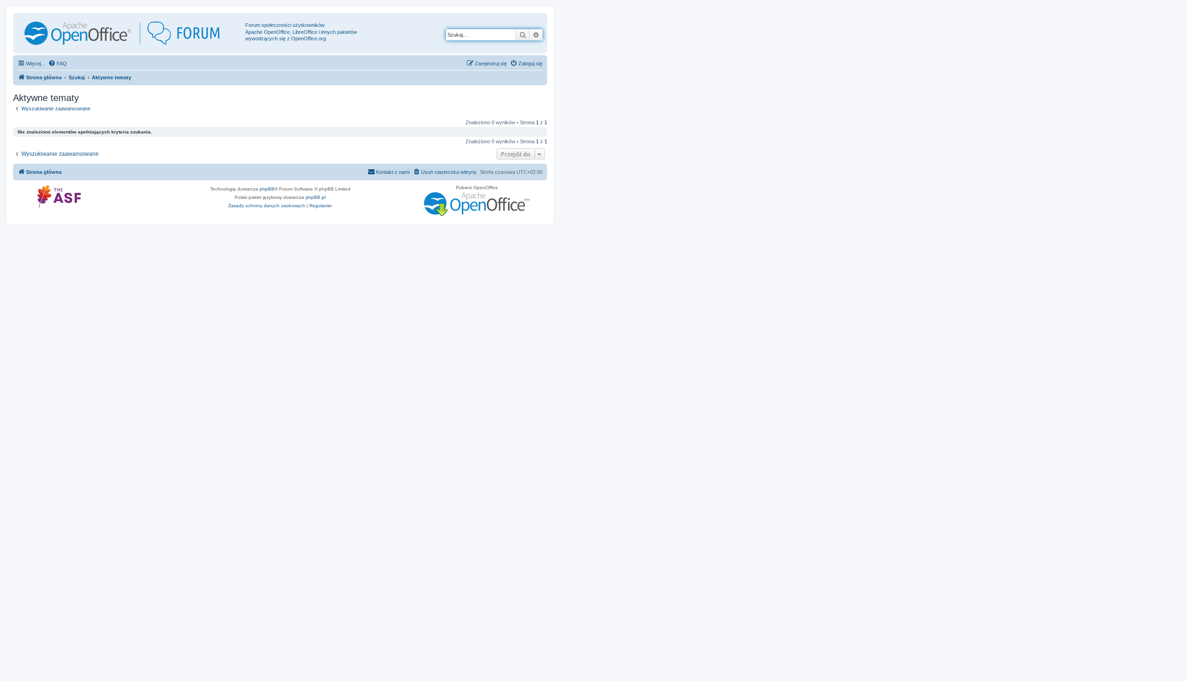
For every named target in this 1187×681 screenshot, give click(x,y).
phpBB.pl (315, 197)
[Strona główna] (130, 33)
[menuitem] (57, 63)
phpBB (267, 188)
